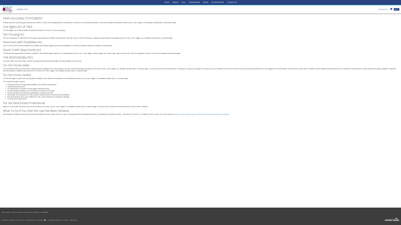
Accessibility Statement (54, 220)
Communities (194, 2)
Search (175, 2)
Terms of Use (20, 220)
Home (166, 2)
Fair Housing (39, 220)
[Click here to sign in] (391, 10)
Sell (183, 2)
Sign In (396, 9)
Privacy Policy (30, 220)
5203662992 (44, 212)
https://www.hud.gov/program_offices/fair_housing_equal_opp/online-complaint (202, 114)
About (205, 2)
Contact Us (232, 2)
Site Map (65, 220)
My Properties (217, 2)
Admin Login (73, 220)
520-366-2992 (383, 9)
